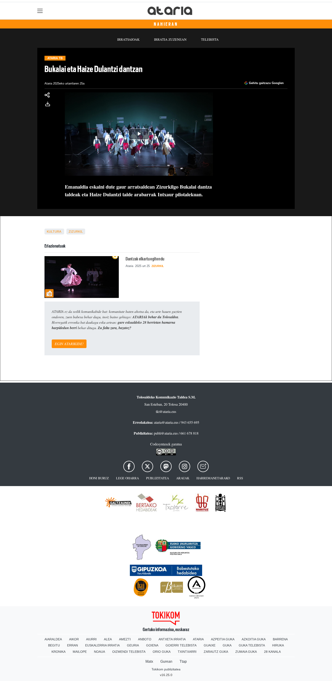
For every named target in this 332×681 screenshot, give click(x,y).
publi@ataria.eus (166, 433)
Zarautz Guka (216, 651)
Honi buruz (99, 478)
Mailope (80, 651)
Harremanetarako (213, 478)
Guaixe (209, 645)
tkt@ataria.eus (166, 411)
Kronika (58, 651)
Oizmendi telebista (128, 651)
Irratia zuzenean (170, 39)
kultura (54, 231)
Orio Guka (162, 651)
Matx (149, 661)
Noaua (99, 651)
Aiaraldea (53, 639)
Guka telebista (252, 645)
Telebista (210, 39)
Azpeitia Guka (222, 639)
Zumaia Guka (246, 651)
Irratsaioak (128, 39)
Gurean (166, 661)
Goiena (152, 645)
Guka (227, 645)
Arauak (182, 478)
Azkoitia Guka (254, 639)
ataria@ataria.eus (166, 422)
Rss (240, 478)
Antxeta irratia (172, 639)
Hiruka (278, 645)
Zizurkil (76, 231)
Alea (108, 639)
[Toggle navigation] (40, 11)
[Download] (49, 104)
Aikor (74, 639)
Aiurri (91, 639)
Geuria (133, 645)
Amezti (125, 639)
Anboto (144, 639)
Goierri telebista (181, 645)
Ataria (198, 639)
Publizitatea (157, 478)
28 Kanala (272, 651)
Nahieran (166, 24)
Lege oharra (127, 478)
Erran (72, 645)
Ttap (183, 661)
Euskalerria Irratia (102, 645)
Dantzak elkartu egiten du (145, 259)
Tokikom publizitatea (166, 669)
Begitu (54, 645)
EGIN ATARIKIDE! (69, 343)
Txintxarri (187, 651)
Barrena (280, 639)
